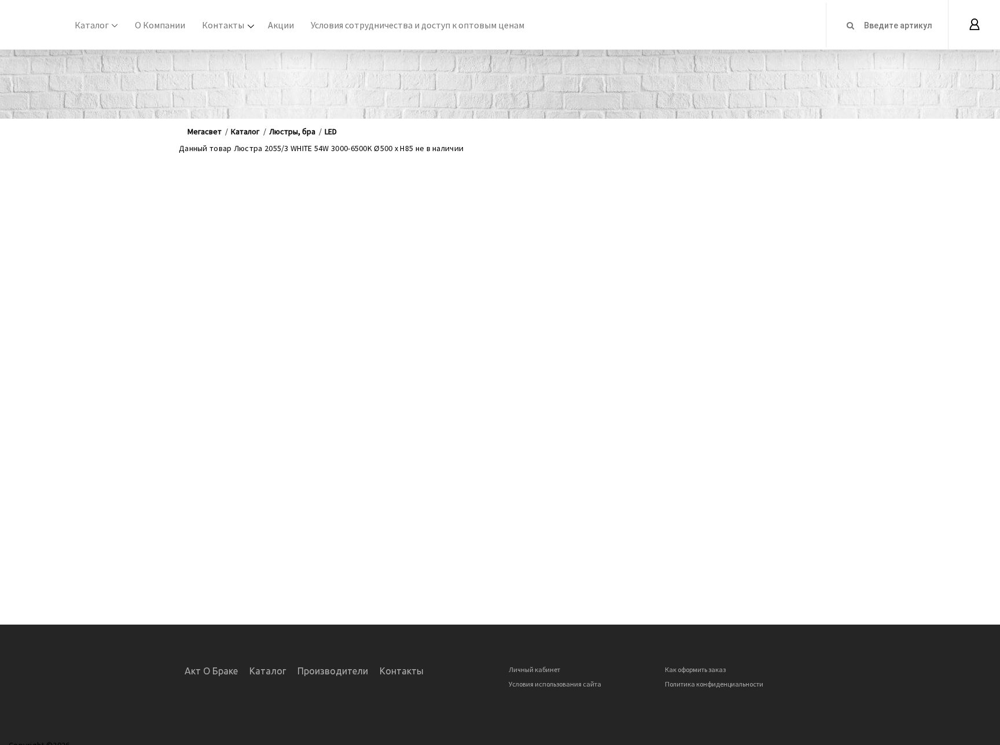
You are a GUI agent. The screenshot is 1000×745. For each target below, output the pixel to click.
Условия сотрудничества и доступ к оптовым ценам (417, 25)
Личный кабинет (534, 669)
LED (331, 131)
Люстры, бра (292, 131)
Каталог (92, 25)
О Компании (160, 25)
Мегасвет (205, 131)
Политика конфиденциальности (714, 684)
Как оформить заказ (695, 669)
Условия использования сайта (555, 684)
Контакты (223, 25)
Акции (281, 25)
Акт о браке (211, 671)
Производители (332, 671)
